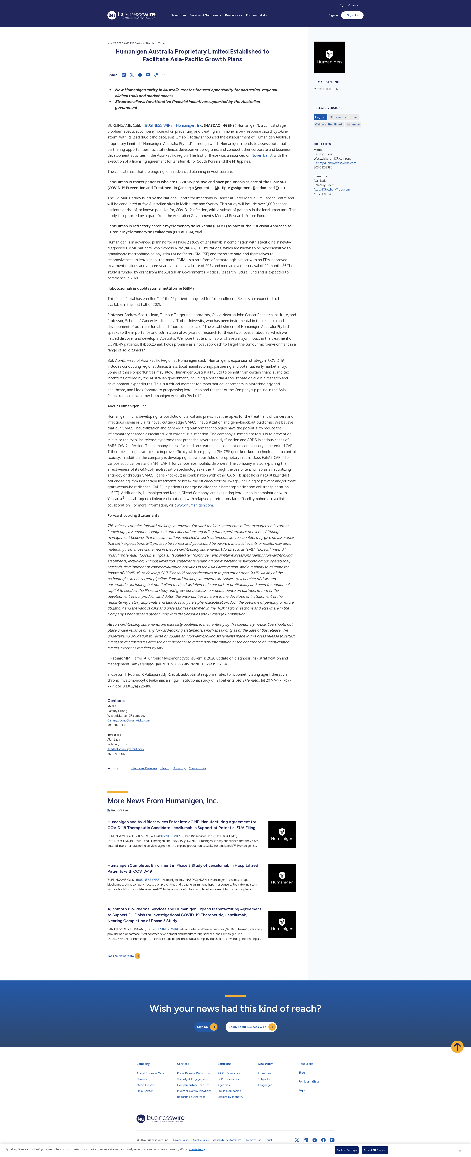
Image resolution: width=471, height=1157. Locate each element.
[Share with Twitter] (132, 75)
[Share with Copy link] (156, 75)
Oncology (179, 768)
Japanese (353, 124)
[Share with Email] (148, 75)
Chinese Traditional (343, 117)
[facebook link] (323, 1140)
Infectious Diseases (144, 768)
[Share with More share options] (164, 75)
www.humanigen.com (195, 505)
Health (164, 768)
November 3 (261, 155)
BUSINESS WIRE (158, 125)
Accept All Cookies (375, 1150)
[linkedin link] (306, 1140)
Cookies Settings (347, 1150)
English (320, 117)
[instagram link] (332, 1140)
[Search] (341, 5)
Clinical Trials (197, 768)
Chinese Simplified (328, 124)
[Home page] (131, 15)
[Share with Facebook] (140, 75)
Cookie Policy (197, 1149)
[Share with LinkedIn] (124, 75)
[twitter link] (297, 1140)
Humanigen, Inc (189, 125)
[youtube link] (314, 1140)
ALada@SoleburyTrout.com (125, 749)
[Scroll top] (457, 1047)
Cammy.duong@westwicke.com (128, 720)
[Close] (460, 1150)
